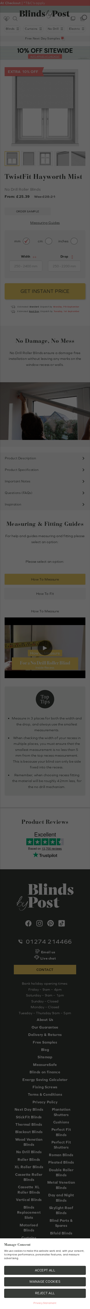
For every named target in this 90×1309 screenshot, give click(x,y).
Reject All (45, 1293)
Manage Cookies (45, 1281)
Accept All (45, 1270)
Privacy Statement (44, 1303)
